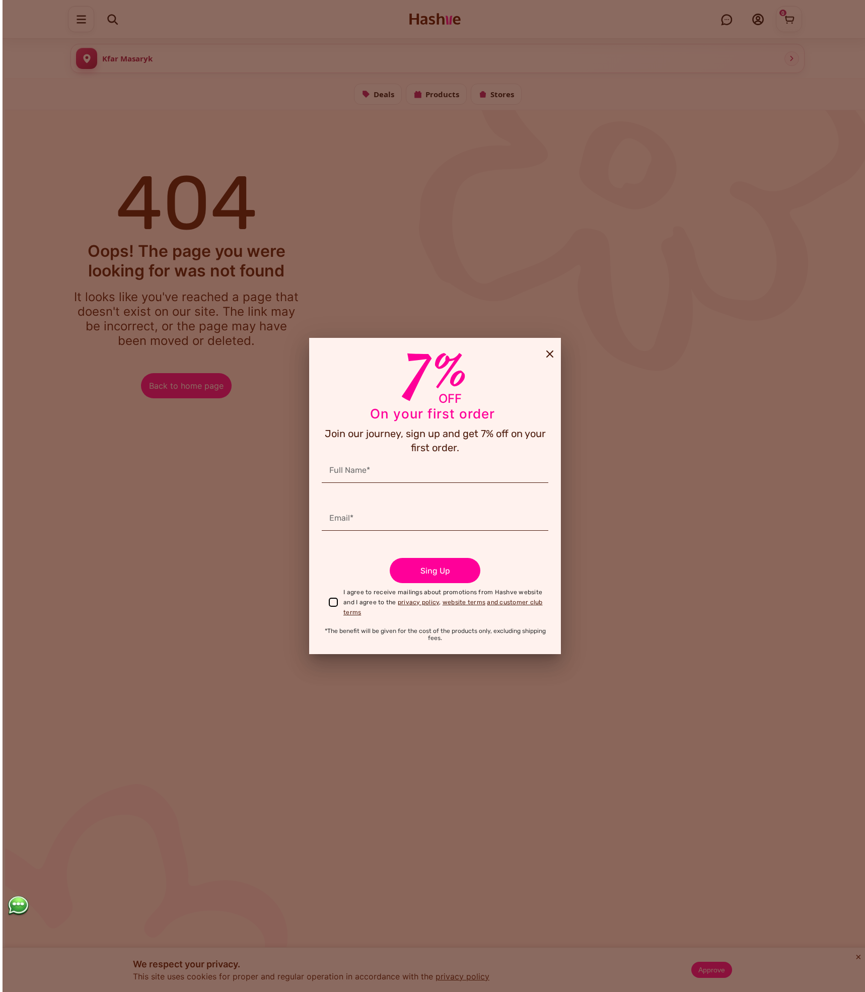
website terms (464, 602)
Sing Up (435, 571)
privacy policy (419, 602)
